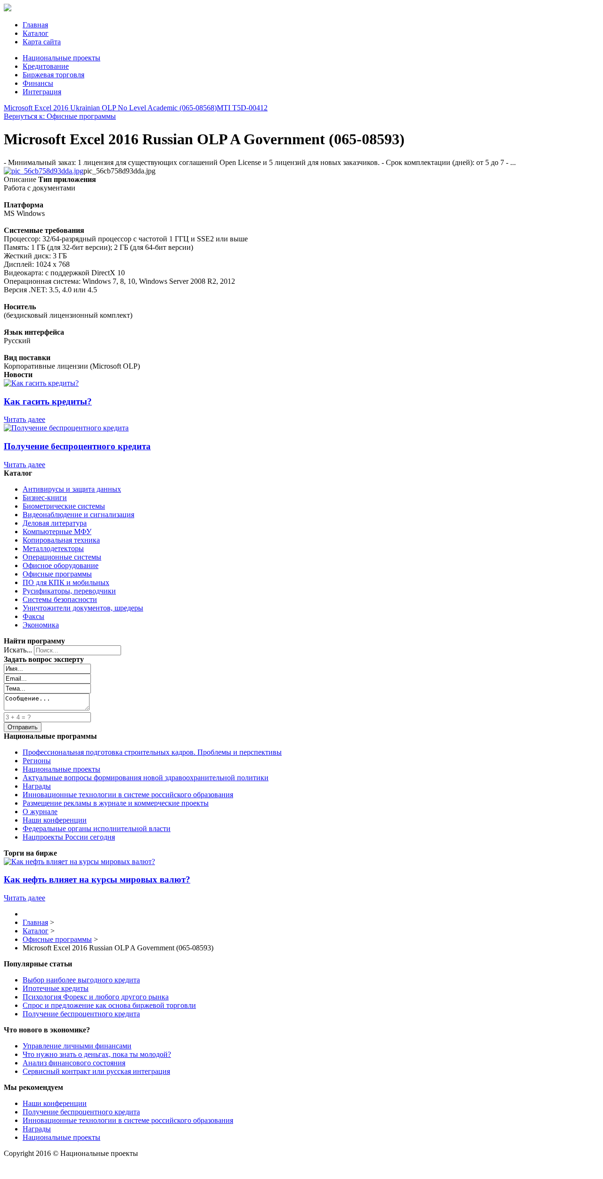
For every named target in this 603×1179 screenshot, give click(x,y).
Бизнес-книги (45, 498)
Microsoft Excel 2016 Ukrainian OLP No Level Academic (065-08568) (110, 108)
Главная (35, 25)
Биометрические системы (64, 506)
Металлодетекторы (53, 548)
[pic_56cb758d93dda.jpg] (43, 171)
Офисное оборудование (60, 565)
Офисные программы (57, 574)
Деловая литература (55, 523)
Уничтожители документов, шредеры (83, 608)
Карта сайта (42, 42)
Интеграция (42, 92)
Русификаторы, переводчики (69, 591)
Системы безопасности (60, 599)
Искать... (18, 650)
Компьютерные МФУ (57, 532)
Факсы (33, 616)
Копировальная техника (61, 540)
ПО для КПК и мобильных (66, 582)
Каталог (36, 33)
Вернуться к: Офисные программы (60, 116)
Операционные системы (62, 557)
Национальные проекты (61, 58)
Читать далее (24, 419)
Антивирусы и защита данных (72, 489)
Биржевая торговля (53, 75)
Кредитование (46, 66)
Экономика (41, 625)
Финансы (38, 83)
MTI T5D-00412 (242, 108)
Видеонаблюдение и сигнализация (78, 515)
